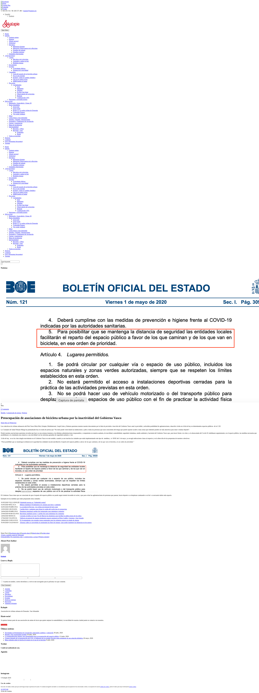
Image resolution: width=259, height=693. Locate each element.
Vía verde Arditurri (19, 114)
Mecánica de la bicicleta (20, 59)
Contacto (8, 140)
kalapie (7, 35)
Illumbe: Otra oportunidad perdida (16, 634)
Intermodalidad (14, 127)
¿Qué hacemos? (10, 56)
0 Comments (5, 409)
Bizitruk (19, 96)
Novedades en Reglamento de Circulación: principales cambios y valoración (29, 633)
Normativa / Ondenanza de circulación (21, 121)
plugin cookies (132, 686)
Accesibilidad (35, 679)
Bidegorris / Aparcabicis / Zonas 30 (20, 103)
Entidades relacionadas (16, 54)
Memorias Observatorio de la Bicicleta (25, 48)
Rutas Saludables (14, 105)
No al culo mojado (19, 76)
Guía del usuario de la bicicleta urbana (25, 74)
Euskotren (20, 132)
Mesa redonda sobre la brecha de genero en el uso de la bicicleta (25, 640)
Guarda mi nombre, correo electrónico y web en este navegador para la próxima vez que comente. (34, 582)
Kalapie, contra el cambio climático (24, 77)
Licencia (27, 679)
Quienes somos (14, 37)
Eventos (11, 67)
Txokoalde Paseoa (19, 112)
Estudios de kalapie (19, 50)
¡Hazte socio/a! (14, 41)
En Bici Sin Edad (22, 92)
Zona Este (16, 107)
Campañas (12, 72)
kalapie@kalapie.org (29, 11)
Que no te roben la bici (20, 79)
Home (7, 34)
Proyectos (12, 83)
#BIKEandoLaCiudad (20, 81)
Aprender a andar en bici (21, 61)
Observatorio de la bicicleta (25, 94)
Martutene (20, 88)
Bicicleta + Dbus (18, 129)
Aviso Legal (5, 679)
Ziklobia (19, 90)
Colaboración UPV (23, 98)
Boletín (3, 413)
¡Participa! (12, 43)
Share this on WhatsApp (8, 423)
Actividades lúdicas (19, 68)
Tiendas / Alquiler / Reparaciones (19, 119)
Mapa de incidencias (15, 125)
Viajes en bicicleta (14, 136)
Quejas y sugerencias (15, 123)
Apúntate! (4, 625)
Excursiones (13, 65)
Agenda (7, 143)
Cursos (11, 57)
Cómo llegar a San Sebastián (18, 118)
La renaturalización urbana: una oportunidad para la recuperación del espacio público (32, 636)
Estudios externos (18, 52)
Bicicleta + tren (18, 130)
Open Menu (5, 30)
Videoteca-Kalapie (11, 603)
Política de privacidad (16, 679)
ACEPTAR (4, 689)
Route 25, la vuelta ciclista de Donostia (25, 110)
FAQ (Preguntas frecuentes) (14, 141)
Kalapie (3, 556)
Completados (17, 85)
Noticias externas (10, 600)
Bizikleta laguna (18, 63)
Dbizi (10, 116)
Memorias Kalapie (19, 46)
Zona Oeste (16, 108)
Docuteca (12, 45)
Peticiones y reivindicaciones (18, 99)
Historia (11, 39)
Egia (18, 87)
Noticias (7, 138)
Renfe (19, 134)
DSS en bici (9, 101)
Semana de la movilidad (20, 70)
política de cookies (104, 686)
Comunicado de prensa (13, 413)
